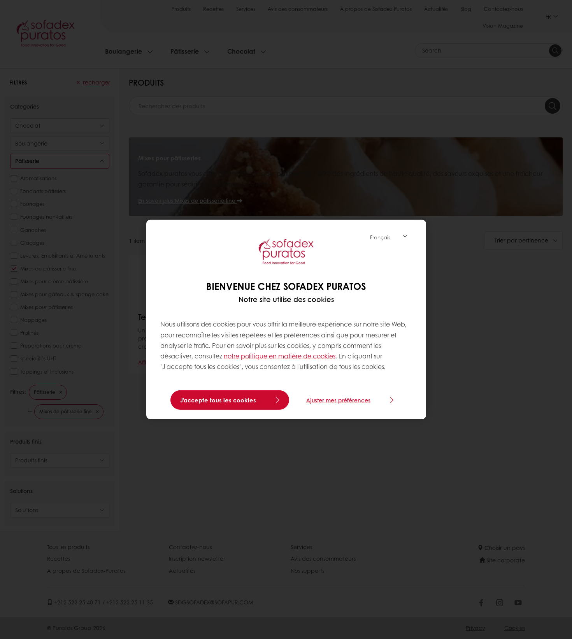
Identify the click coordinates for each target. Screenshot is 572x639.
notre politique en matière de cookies (279, 355)
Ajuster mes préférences (338, 400)
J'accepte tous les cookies (218, 400)
